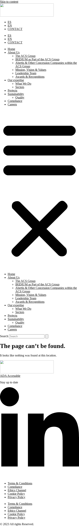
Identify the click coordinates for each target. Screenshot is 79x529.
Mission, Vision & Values (30, 69)
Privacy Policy (16, 497)
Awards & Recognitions (29, 76)
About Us (14, 52)
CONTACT (15, 29)
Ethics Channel (17, 490)
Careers (12, 104)
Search (4, 336)
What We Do (23, 83)
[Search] (46, 336)
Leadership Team (25, 73)
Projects (12, 90)
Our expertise (16, 80)
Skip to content (9, 1)
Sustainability (16, 94)
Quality (19, 97)
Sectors (19, 87)
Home (11, 49)
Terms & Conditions (20, 483)
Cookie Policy (16, 493)
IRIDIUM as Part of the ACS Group (37, 59)
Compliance (15, 101)
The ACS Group (25, 56)
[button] (39, 189)
